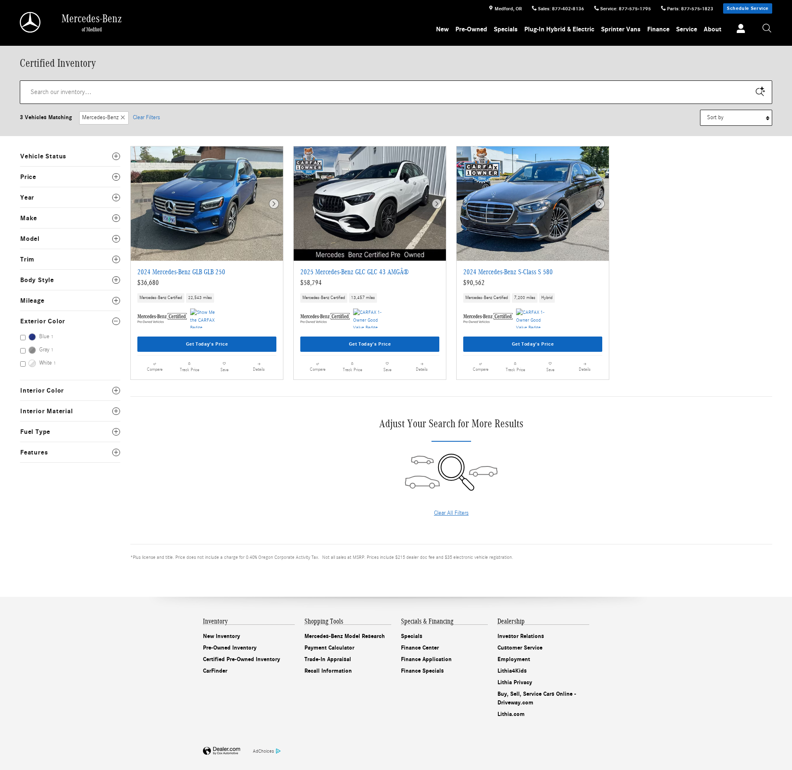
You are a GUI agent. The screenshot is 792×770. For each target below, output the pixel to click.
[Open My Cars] (738, 29)
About (712, 29)
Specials (506, 29)
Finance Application (426, 659)
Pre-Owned (471, 29)
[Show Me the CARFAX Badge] (205, 318)
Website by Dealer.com (221, 751)
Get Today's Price (207, 344)
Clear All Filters (451, 513)
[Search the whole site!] (767, 28)
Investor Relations (520, 636)
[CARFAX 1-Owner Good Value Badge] (368, 318)
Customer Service (519, 647)
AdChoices (263, 751)
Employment (513, 659)
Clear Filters (146, 117)
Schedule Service (747, 8)
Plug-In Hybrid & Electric (559, 29)
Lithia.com (511, 714)
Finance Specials (422, 670)
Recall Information (328, 670)
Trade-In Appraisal (327, 659)
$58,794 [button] (311, 283)
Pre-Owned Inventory (230, 647)
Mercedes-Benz (100, 117)
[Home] (31, 22)
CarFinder (215, 670)
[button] (206, 298)
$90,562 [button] (474, 283)
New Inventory (221, 636)
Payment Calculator (329, 647)
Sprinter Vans (621, 29)
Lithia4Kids (512, 670)
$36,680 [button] (148, 283)
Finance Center (420, 647)
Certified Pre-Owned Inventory (241, 659)
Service (686, 29)
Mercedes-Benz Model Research (344, 636)
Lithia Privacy (514, 682)
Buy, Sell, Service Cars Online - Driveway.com (536, 698)
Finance (658, 29)
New (442, 29)
